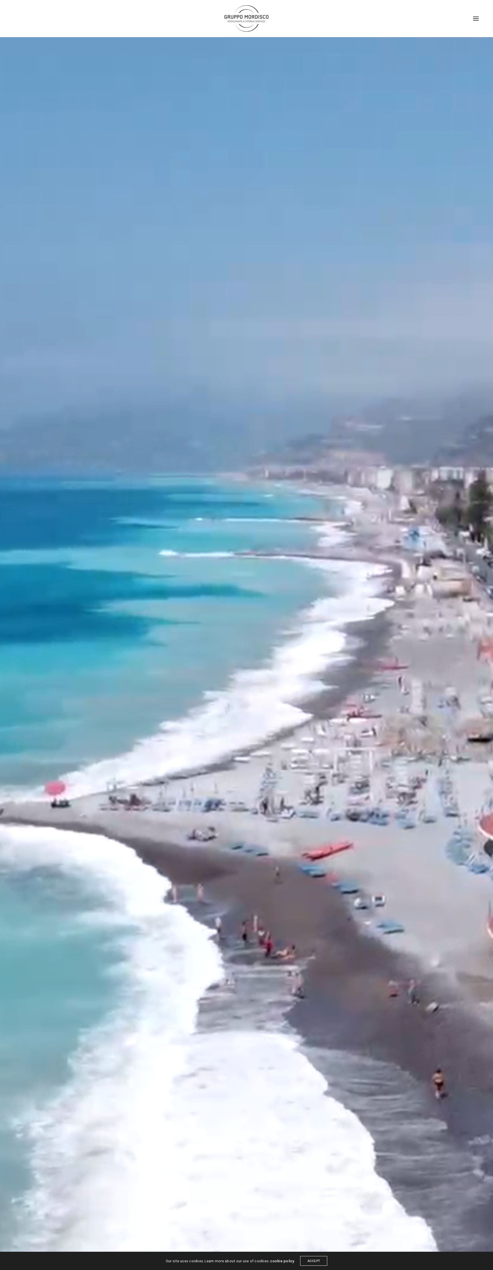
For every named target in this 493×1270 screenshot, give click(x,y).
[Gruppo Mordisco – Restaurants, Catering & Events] (246, 18)
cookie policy (282, 1261)
